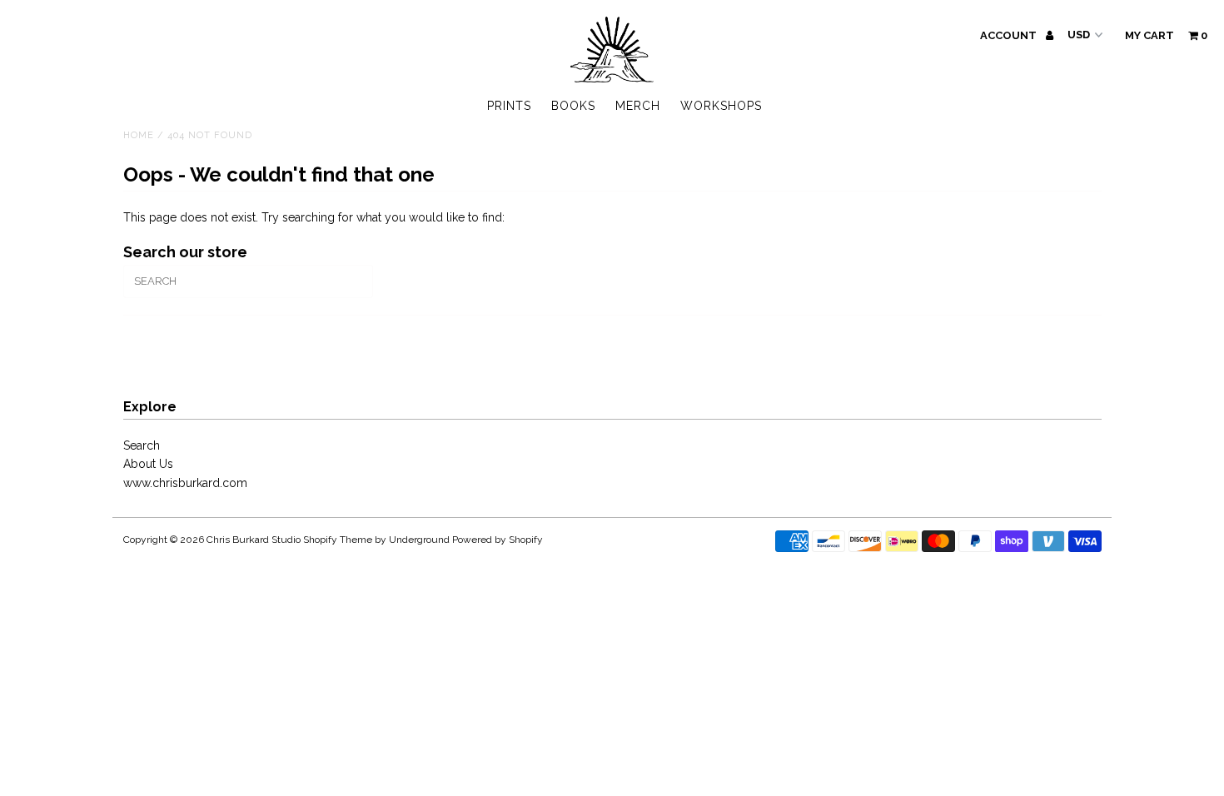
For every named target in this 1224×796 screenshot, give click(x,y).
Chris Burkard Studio (253, 539)
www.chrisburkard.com (185, 483)
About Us (148, 463)
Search (141, 445)
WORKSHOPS (721, 105)
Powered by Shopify (497, 539)
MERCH (637, 105)
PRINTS (509, 105)
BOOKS (573, 105)
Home (138, 135)
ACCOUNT (1009, 35)
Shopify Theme (337, 539)
